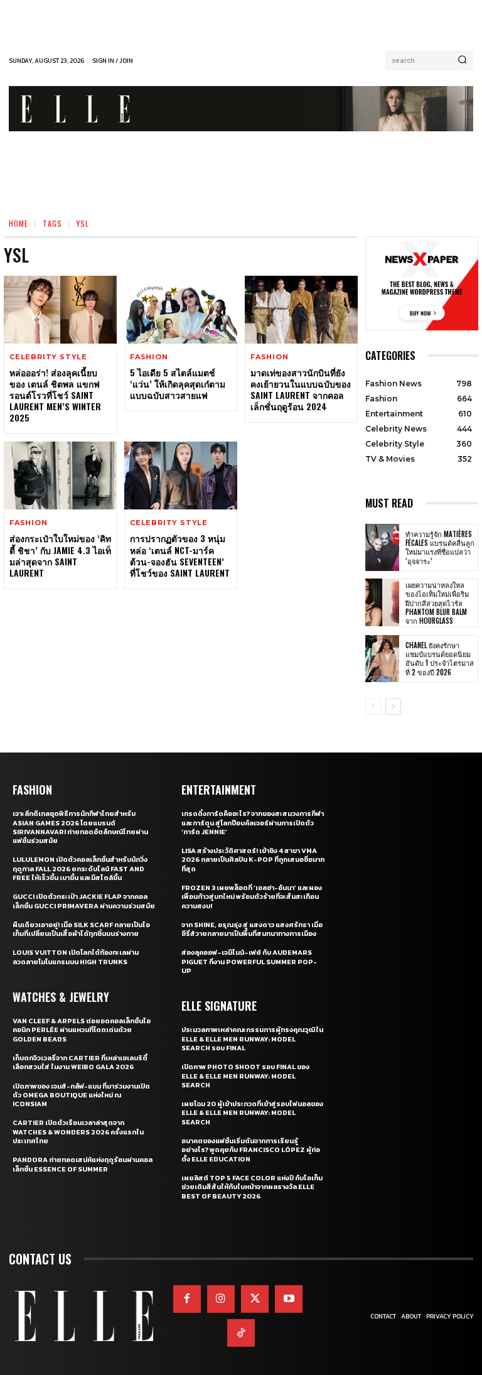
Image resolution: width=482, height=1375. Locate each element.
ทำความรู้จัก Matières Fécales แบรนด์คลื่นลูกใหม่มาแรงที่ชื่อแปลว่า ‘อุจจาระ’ (439, 547)
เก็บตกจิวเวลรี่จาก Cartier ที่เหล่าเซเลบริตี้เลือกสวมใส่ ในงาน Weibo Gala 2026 (80, 1062)
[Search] (462, 60)
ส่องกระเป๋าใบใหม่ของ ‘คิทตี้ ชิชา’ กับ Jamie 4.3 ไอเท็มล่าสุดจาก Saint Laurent (60, 555)
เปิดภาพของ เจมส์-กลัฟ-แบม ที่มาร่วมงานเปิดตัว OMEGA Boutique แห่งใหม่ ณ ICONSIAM (81, 1095)
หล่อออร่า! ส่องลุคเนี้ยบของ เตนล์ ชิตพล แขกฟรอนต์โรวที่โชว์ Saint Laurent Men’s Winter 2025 (55, 395)
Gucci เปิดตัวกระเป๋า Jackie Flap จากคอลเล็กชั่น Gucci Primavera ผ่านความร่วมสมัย (84, 900)
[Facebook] (187, 1299)
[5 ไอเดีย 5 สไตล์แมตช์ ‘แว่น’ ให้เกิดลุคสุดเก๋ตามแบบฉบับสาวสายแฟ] (180, 310)
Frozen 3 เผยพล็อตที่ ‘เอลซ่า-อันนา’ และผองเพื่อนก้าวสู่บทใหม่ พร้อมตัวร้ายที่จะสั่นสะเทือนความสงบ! (251, 897)
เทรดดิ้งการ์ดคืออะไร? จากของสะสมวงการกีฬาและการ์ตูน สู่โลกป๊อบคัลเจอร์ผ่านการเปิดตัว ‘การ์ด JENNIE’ (252, 822)
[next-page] (393, 706)
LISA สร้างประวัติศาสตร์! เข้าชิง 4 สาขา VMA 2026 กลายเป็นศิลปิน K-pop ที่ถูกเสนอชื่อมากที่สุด (252, 859)
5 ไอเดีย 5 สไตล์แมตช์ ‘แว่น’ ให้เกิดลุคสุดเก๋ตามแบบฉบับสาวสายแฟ (177, 383)
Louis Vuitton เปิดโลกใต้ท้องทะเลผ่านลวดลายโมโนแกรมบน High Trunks (76, 956)
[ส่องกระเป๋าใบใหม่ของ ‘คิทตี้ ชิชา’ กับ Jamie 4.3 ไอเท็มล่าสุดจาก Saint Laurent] (60, 475)
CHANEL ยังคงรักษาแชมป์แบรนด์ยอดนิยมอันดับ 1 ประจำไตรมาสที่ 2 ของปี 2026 (439, 658)
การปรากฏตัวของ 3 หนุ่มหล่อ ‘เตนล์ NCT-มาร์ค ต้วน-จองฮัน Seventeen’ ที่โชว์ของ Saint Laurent (180, 555)
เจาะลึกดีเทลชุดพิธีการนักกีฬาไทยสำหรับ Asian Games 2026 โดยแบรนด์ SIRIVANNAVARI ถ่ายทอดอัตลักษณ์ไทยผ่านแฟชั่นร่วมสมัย (80, 826)
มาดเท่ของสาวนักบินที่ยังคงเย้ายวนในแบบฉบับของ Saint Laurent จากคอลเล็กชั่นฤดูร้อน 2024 (300, 389)
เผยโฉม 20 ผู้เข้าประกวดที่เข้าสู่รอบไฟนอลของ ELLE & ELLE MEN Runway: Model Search (252, 1113)
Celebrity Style (48, 357)
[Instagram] (221, 1299)
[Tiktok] (241, 1333)
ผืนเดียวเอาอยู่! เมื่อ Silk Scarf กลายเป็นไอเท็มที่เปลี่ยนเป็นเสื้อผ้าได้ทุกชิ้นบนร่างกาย (81, 929)
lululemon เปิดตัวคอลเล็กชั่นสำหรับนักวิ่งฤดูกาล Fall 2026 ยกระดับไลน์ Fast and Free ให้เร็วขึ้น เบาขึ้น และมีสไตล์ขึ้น (80, 868)
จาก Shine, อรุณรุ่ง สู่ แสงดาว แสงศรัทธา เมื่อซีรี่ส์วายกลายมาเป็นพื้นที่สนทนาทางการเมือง (252, 929)
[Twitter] (255, 1299)
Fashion (149, 357)
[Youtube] (289, 1299)
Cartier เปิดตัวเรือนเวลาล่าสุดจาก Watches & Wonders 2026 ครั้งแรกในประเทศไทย (78, 1131)
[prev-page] (373, 706)
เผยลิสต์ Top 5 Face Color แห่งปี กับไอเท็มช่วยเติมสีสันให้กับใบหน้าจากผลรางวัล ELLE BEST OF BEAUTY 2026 (252, 1187)
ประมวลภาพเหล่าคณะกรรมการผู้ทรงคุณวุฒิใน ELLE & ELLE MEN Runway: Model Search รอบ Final (252, 1038)
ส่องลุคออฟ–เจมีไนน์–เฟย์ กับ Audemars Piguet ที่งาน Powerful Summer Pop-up (249, 961)
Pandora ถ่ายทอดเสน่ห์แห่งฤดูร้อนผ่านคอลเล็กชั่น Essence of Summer (83, 1164)
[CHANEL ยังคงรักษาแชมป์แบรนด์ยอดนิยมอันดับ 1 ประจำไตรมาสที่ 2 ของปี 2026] (382, 659)
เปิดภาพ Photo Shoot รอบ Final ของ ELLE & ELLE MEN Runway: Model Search (245, 1076)
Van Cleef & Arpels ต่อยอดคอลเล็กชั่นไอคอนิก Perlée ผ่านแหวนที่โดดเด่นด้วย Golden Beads (82, 1030)
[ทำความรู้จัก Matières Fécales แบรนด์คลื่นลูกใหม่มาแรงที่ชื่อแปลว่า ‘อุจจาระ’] (382, 548)
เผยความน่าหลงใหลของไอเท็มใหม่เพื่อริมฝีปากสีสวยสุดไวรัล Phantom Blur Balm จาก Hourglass (437, 603)
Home (18, 223)
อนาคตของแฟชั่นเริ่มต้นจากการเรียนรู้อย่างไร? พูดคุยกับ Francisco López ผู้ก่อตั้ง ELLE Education (250, 1150)
